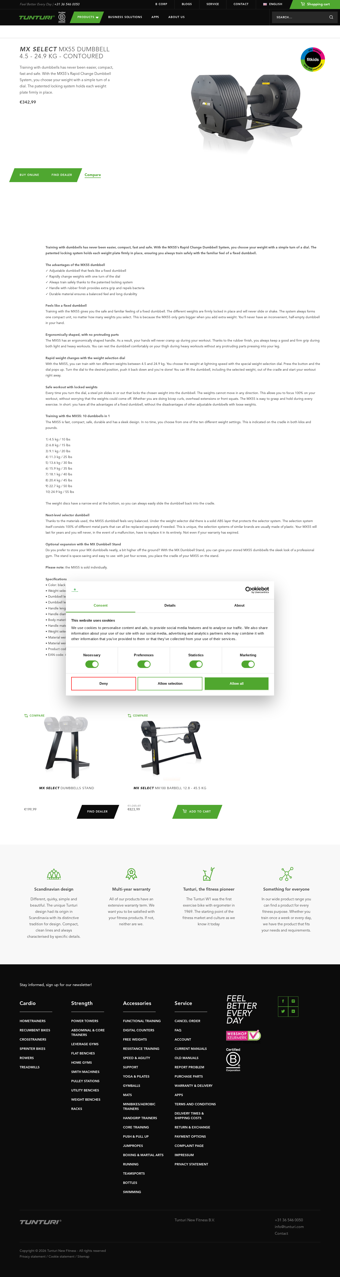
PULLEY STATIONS (85, 1081)
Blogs (187, 4)
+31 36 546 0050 (66, 4)
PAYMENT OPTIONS (190, 1136)
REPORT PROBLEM (189, 1067)
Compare (93, 175)
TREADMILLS (30, 1067)
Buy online (29, 175)
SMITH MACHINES (85, 1072)
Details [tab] (170, 605)
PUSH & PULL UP (136, 1136)
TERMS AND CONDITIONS (195, 1104)
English (275, 4)
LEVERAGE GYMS (85, 1044)
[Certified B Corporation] (273, 1060)
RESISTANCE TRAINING (141, 1049)
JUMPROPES (133, 1146)
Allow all (237, 683)
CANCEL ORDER (187, 1021)
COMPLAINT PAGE (189, 1146)
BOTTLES (130, 1183)
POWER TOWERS (84, 1021)
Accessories (137, 1003)
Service (213, 4)
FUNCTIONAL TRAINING (142, 1021)
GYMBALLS (131, 1086)
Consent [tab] (101, 605)
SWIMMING (132, 1192)
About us (176, 17)
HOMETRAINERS (33, 1021)
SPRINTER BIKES (32, 1049)
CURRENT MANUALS (191, 1049)
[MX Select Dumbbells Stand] (67, 747)
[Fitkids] (313, 59)
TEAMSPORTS (134, 1173)
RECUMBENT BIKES (35, 1030)
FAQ (178, 1030)
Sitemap (83, 1256)
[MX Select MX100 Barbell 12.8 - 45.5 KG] (170, 747)
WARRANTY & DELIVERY (194, 1086)
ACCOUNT (183, 1039)
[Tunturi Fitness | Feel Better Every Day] (40, 17)
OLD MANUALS (186, 1058)
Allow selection (170, 683)
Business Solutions (125, 17)
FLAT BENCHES (83, 1053)
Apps (155, 17)
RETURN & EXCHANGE (192, 1127)
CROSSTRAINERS (33, 1039)
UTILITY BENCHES (85, 1090)
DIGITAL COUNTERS (138, 1030)
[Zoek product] (331, 17)
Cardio (28, 1003)
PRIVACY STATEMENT (191, 1164)
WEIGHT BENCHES (85, 1099)
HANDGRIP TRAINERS (140, 1118)
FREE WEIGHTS (135, 1039)
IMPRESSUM (184, 1155)
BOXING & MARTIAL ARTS (143, 1155)
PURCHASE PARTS (189, 1076)
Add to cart (199, 811)
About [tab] (239, 605)
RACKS (76, 1109)
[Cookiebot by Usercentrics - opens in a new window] (249, 590)
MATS (127, 1095)
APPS (179, 1095)
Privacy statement (33, 1256)
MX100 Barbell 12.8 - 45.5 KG (170, 788)
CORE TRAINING (136, 1127)
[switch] (144, 664)
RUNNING (131, 1164)
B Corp (161, 4)
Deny (103, 683)
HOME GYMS (81, 1062)
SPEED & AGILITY (136, 1058)
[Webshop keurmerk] (273, 1036)
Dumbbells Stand (66, 788)
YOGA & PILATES (136, 1076)
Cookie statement (61, 1256)
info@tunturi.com (289, 1227)
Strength (82, 1003)
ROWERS (27, 1058)
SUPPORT (130, 1067)
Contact (241, 4)
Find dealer (62, 175)
